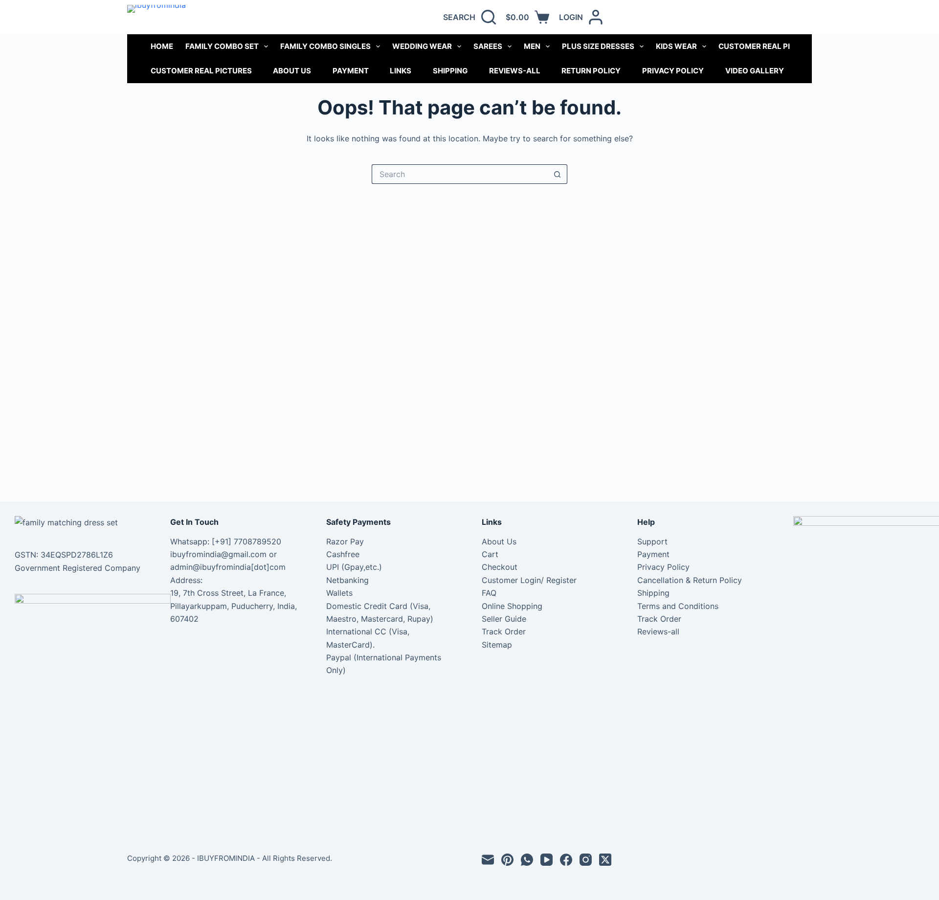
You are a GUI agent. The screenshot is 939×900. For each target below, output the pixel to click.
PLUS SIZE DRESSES (598, 46)
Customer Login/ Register (529, 580)
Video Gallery (754, 70)
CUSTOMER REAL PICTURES (769, 46)
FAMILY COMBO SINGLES (325, 46)
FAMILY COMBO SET (222, 46)
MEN (532, 46)
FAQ (489, 593)
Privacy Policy (673, 70)
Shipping (450, 70)
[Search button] (557, 174)
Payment (351, 70)
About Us (292, 70)
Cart (490, 554)
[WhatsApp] (527, 860)
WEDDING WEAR (422, 46)
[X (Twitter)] (605, 860)
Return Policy (591, 70)
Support (652, 541)
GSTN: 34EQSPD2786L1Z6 (64, 555)
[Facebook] (566, 860)
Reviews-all (514, 70)
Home (162, 46)
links (400, 70)
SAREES (487, 46)
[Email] (488, 860)
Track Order (504, 631)
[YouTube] (546, 860)
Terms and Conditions (677, 606)
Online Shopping (512, 606)
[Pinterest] (507, 860)
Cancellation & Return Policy (689, 580)
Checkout (499, 567)
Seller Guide (504, 619)
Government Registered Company (77, 568)
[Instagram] (586, 860)
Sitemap (497, 645)
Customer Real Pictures (201, 70)
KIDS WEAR (676, 46)
